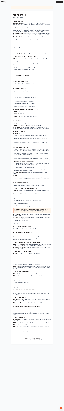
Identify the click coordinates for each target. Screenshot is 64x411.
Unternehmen (19, 1)
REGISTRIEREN (59, 1)
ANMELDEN (53, 1)
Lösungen (29, 1)
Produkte (24, 1)
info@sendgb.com (38, 72)
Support (34, 1)
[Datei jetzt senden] (61, 408)
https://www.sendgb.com (37, 25)
